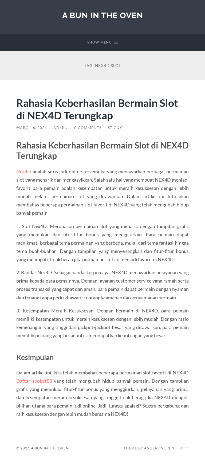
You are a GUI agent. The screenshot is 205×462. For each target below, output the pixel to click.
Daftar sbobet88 (34, 381)
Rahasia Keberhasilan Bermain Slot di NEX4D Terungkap (97, 109)
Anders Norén (159, 448)
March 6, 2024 (31, 128)
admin (60, 128)
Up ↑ (184, 448)
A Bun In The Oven (102, 15)
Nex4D (23, 171)
